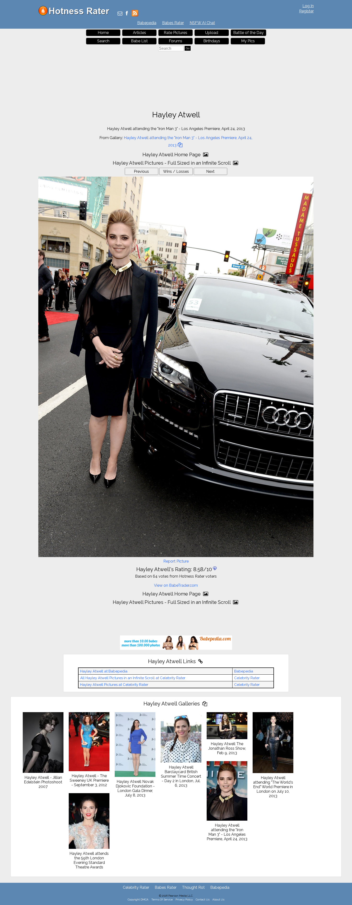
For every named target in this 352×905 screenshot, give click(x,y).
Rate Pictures (175, 32)
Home (103, 32)
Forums (175, 41)
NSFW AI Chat (202, 23)
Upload (211, 32)
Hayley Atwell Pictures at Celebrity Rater (114, 685)
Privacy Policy (184, 899)
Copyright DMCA (138, 899)
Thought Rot (193, 887)
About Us (218, 899)
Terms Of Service (162, 899)
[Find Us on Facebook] (127, 13)
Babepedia (146, 23)
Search (103, 41)
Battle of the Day (248, 32)
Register (306, 11)
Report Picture (176, 561)
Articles (139, 32)
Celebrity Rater (247, 678)
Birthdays (211, 41)
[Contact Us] (120, 13)
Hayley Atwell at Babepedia (103, 671)
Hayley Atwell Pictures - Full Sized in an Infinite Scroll (172, 163)
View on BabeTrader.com (176, 585)
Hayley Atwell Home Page (172, 154)
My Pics (248, 41)
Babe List (139, 41)
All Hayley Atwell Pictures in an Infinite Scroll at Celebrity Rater (132, 678)
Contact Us (203, 899)
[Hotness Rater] (75, 14)
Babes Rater (173, 23)
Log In (308, 6)
